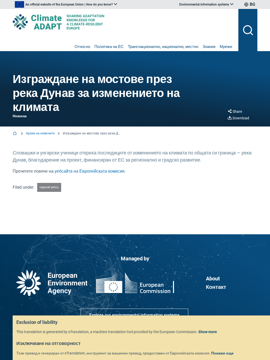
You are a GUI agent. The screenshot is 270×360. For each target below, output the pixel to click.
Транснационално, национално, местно (163, 46)
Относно (82, 46)
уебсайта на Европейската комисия (89, 171)
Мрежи (226, 46)
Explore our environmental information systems (134, 315)
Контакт (216, 287)
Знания (208, 46)
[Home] (15, 134)
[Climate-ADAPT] (123, 22)
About (213, 278)
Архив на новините (40, 133)
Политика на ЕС (109, 46)
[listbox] (66, 4)
